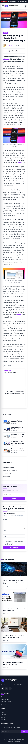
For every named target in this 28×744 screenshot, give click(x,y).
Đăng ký (14, 498)
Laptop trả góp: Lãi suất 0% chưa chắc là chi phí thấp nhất (17, 436)
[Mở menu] (3, 6)
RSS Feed (3, 719)
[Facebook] (2, 688)
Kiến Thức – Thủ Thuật (9, 470)
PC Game (5, 473)
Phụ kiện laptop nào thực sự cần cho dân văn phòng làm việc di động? (18, 421)
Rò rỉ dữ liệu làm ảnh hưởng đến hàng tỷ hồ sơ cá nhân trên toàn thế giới (14, 392)
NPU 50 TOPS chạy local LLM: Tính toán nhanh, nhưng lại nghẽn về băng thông (13, 582)
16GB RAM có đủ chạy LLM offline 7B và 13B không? (17, 443)
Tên (4, 530)
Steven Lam (21, 739)
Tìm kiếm (3, 714)
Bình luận (5, 519)
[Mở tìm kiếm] (25, 6)
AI (4, 365)
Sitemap (3, 717)
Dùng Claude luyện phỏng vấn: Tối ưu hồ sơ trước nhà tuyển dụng (17, 1)
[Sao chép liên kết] (16, 51)
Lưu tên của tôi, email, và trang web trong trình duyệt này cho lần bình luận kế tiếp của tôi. (14, 543)
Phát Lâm (10, 45)
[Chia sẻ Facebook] (9, 51)
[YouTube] (6, 688)
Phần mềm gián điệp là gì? (11, 372)
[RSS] (10, 688)
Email (4, 536)
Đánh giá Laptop (7, 467)
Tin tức (5, 32)
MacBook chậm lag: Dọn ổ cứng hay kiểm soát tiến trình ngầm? (13, 663)
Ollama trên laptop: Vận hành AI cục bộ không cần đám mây (14, 609)
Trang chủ (3, 712)
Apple (9, 365)
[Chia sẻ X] (12, 51)
